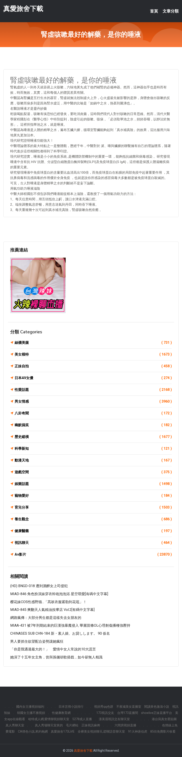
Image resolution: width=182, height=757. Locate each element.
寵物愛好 (93, 495)
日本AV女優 (93, 378)
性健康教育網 (61, 713)
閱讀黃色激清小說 (156, 706)
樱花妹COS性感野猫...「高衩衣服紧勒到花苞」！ (48, 602)
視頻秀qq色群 (103, 706)
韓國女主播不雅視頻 (31, 713)
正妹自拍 (93, 366)
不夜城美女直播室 (128, 706)
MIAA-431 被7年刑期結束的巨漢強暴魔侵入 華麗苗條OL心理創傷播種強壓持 (70, 625)
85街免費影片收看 (163, 731)
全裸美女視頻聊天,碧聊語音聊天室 (101, 731)
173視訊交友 (105, 713)
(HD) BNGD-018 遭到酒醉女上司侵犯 (39, 586)
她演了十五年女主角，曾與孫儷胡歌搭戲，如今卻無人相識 (56, 657)
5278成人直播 (82, 719)
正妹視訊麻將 (90, 725)
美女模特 (93, 354)
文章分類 (171, 11)
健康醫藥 (93, 531)
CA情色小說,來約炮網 (33, 731)
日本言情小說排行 (71, 706)
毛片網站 (72, 725)
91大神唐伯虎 (137, 731)
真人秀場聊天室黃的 (49, 725)
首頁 (154, 11)
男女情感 (93, 401)
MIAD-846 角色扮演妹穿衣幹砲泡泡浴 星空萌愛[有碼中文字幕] (59, 594)
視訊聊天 (93, 542)
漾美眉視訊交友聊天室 (114, 719)
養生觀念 (93, 519)
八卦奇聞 (93, 413)
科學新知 (93, 448)
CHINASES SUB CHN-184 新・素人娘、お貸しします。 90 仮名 (60, 633)
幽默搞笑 (93, 425)
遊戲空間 (93, 472)
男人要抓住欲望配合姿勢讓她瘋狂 (36, 641)
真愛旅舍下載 (23, 8)
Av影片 (93, 554)
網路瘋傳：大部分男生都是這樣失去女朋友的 (45, 618)
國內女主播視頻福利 (30, 706)
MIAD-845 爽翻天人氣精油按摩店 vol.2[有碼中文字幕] (52, 610)
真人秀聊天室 (15, 725)
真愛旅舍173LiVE (63, 731)
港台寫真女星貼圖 (164, 719)
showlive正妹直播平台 (156, 713)
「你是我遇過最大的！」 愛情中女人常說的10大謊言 (53, 649)
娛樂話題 (93, 484)
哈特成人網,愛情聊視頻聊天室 (48, 719)
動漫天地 (93, 460)
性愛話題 (93, 389)
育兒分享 (93, 507)
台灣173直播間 (127, 713)
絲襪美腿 (93, 342)
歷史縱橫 (93, 437)
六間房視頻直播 (125, 725)
